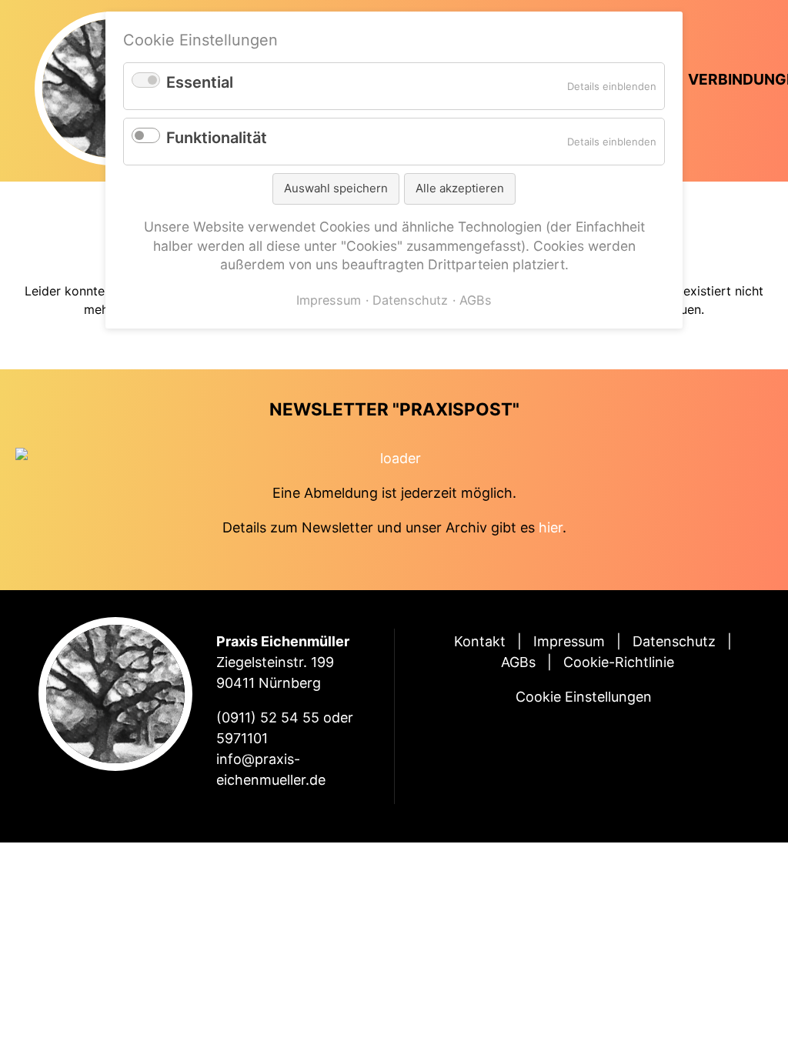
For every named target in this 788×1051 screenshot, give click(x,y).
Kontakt (480, 641)
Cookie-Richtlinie (618, 662)
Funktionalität (216, 137)
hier (551, 527)
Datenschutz (674, 641)
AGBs (518, 662)
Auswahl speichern (336, 188)
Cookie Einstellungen (584, 697)
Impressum (569, 641)
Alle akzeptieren (460, 188)
